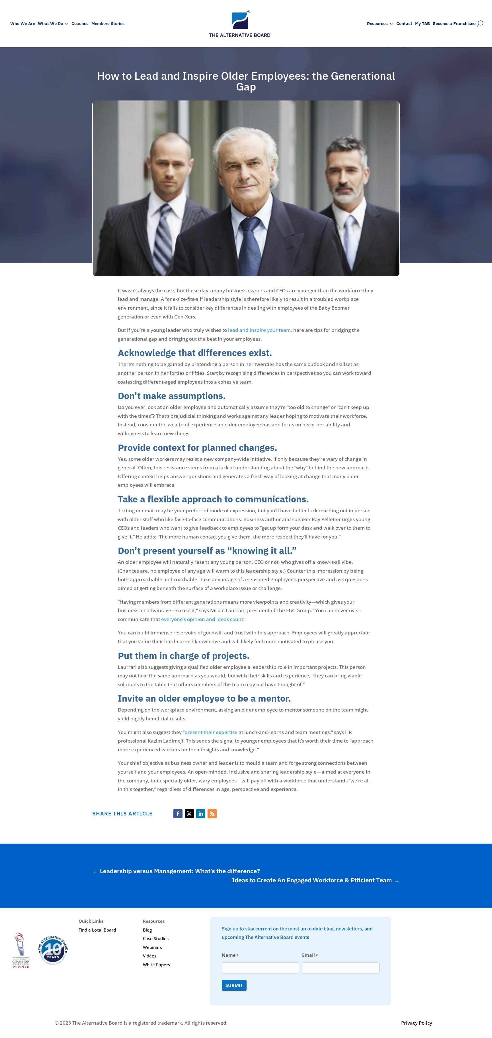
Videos (149, 956)
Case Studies (156, 938)
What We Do (50, 24)
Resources (377, 24)
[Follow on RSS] (212, 813)
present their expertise (210, 732)
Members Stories (108, 24)
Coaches (80, 24)
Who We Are (22, 24)
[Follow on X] (189, 813)
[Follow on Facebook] (178, 813)
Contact (404, 24)
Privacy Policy (416, 1022)
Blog (147, 930)
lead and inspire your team (259, 330)
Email (310, 955)
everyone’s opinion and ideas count (202, 619)
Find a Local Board (97, 930)
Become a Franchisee (454, 24)
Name (230, 955)
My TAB (422, 24)
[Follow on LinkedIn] (200, 813)
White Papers (156, 964)
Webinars (152, 947)
